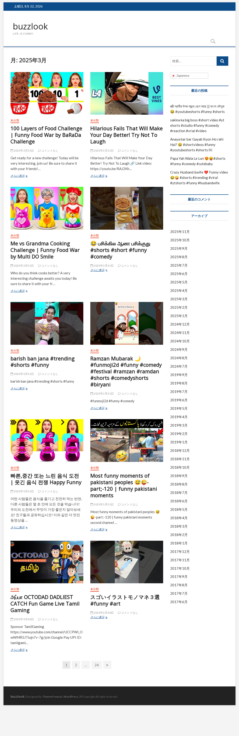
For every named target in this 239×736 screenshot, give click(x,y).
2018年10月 (180, 467)
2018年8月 (179, 484)
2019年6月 (179, 400)
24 (96, 666)
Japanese (182, 75)
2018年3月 (179, 526)
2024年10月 (180, 341)
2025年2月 (179, 307)
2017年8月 (179, 585)
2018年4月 (179, 518)
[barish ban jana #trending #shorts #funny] (47, 323)
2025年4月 (179, 290)
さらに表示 (23, 176)
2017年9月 (179, 576)
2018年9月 (179, 476)
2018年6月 (179, 501)
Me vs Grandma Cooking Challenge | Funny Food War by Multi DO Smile (45, 250)
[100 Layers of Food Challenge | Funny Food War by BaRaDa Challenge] (47, 93)
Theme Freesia (52, 696)
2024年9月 (179, 349)
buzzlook (30, 26)
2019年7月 (179, 391)
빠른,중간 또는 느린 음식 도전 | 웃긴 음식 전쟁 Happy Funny (46, 479)
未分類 (15, 120)
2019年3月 (179, 425)
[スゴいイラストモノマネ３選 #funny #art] (126, 562)
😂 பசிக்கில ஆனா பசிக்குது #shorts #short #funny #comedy (120, 250)
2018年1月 (179, 543)
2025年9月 (179, 248)
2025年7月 (179, 265)
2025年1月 (179, 316)
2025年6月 (179, 274)
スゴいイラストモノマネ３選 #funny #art (125, 600)
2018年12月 (180, 450)
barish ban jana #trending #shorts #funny (43, 361)
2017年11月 (180, 560)
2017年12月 (180, 551)
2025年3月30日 (23, 619)
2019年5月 (179, 408)
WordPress (71, 696)
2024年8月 (179, 358)
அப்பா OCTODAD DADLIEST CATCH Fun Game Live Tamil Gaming (45, 603)
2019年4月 (179, 417)
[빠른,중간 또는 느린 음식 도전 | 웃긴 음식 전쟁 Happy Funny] (47, 440)
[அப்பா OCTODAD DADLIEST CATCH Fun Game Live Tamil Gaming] (47, 562)
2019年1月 (179, 442)
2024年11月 (180, 332)
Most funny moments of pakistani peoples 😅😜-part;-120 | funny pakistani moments (123, 485)
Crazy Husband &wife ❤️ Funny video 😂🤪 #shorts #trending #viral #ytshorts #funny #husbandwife (199, 177)
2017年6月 (179, 602)
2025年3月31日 (23, 150)
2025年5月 (179, 282)
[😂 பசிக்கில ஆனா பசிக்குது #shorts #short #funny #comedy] (126, 208)
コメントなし (49, 150)
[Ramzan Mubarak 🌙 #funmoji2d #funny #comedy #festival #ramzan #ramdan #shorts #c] (126, 323)
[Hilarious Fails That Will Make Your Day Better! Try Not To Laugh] (126, 93)
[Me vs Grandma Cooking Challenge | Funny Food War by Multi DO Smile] (47, 208)
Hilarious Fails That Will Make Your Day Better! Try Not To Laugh (126, 135)
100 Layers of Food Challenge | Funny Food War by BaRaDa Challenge (46, 135)
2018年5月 (179, 509)
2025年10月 (180, 240)
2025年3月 (179, 299)
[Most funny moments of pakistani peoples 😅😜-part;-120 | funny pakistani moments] (126, 440)
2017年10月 (180, 568)
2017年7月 (179, 593)
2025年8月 (179, 257)
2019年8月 (179, 383)
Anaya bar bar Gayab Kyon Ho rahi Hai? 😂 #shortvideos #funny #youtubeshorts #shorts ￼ (196, 144)
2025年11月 (180, 231)
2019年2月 (179, 433)
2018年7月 (179, 492)
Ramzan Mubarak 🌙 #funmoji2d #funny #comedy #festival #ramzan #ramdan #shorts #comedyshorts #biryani (126, 371)
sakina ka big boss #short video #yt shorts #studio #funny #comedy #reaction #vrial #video (197, 125)
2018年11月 (180, 459)
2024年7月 (179, 366)
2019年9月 (179, 375)
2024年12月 (180, 324)
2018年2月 (179, 535)
